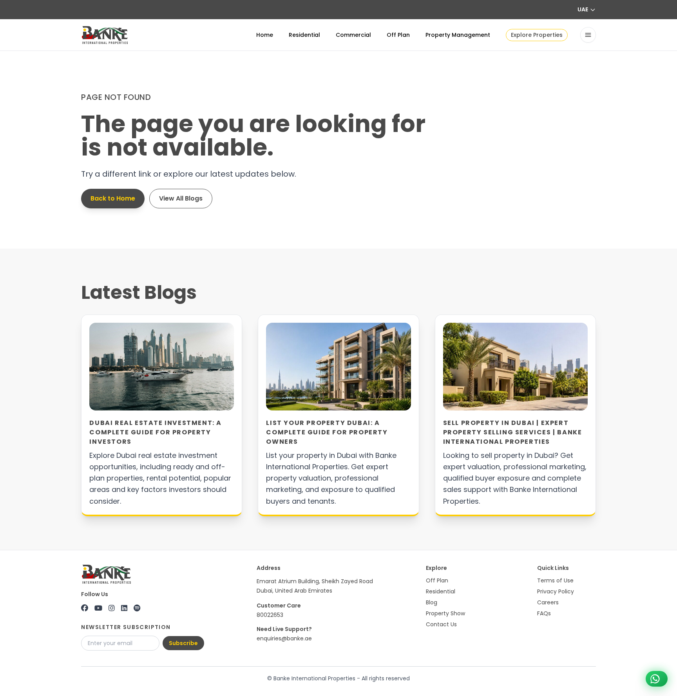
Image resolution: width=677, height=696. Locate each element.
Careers (548, 602)
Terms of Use (555, 580)
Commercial (353, 35)
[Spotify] (137, 608)
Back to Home (113, 198)
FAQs (544, 613)
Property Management (457, 35)
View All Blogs (181, 198)
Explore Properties (537, 35)
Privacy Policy (555, 591)
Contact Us (441, 624)
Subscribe (183, 643)
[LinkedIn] (124, 608)
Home (264, 35)
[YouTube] (98, 608)
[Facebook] (84, 608)
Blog (431, 602)
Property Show (445, 613)
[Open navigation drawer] (588, 35)
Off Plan (398, 35)
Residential (304, 35)
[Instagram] (112, 608)
